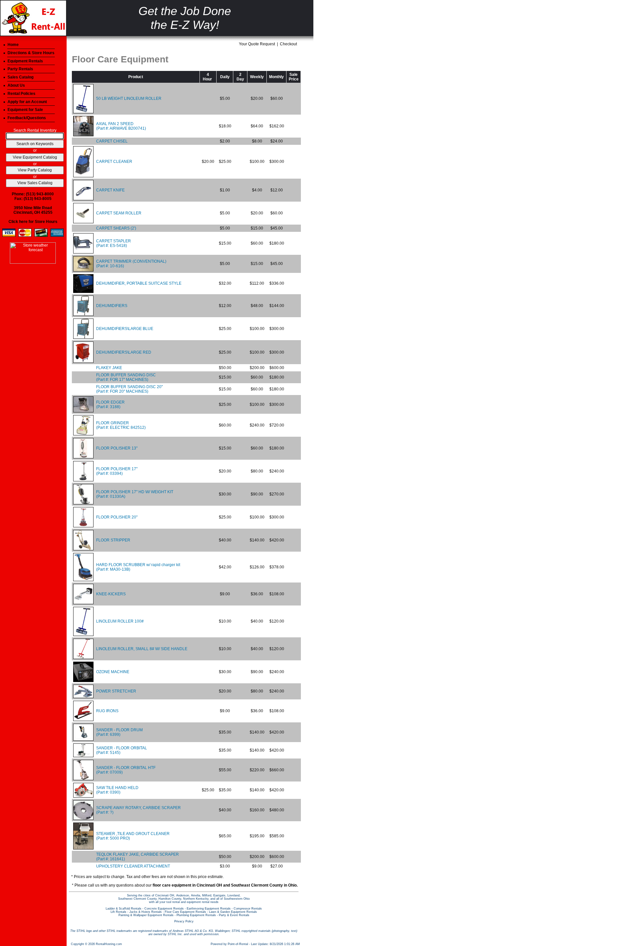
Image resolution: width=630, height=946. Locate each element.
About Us (16, 85)
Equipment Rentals (25, 61)
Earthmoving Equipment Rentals (209, 908)
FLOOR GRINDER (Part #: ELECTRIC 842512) (121, 425)
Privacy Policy (184, 921)
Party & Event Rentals (234, 915)
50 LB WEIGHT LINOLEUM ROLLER (128, 98)
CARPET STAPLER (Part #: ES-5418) (113, 243)
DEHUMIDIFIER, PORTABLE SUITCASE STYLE (138, 283)
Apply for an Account (27, 101)
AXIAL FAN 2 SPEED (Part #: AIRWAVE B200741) (121, 126)
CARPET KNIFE (110, 190)
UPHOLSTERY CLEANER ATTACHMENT (133, 866)
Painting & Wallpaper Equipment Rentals (146, 915)
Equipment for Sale (25, 109)
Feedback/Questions (27, 118)
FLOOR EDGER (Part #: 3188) (110, 404)
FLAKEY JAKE (109, 367)
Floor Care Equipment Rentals (185, 911)
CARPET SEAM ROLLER (118, 213)
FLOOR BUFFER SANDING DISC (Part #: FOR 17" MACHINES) (126, 377)
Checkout (288, 44)
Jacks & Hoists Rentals (145, 911)
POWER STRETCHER (116, 691)
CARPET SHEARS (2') (116, 228)
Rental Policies (21, 93)
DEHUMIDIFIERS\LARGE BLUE (124, 328)
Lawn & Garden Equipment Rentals (233, 911)
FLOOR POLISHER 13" (116, 448)
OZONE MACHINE (112, 672)
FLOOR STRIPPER (113, 540)
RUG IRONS (107, 711)
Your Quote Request (257, 44)
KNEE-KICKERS (111, 594)
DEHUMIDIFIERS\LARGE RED (123, 352)
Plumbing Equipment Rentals (196, 915)
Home (13, 44)
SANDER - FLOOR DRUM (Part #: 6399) (119, 732)
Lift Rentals (118, 911)
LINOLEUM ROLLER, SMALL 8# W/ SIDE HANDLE (141, 649)
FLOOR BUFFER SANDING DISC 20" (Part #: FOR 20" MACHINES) (129, 389)
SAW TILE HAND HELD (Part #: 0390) (117, 790)
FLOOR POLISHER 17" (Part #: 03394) (116, 471)
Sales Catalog (20, 77)
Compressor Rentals (248, 908)
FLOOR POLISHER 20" (116, 517)
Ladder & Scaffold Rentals (123, 908)
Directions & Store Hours (31, 53)
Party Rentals (20, 69)
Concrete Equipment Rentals (164, 908)
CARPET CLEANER (114, 161)
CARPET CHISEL (112, 141)
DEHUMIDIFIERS (111, 305)
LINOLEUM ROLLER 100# (120, 621)
